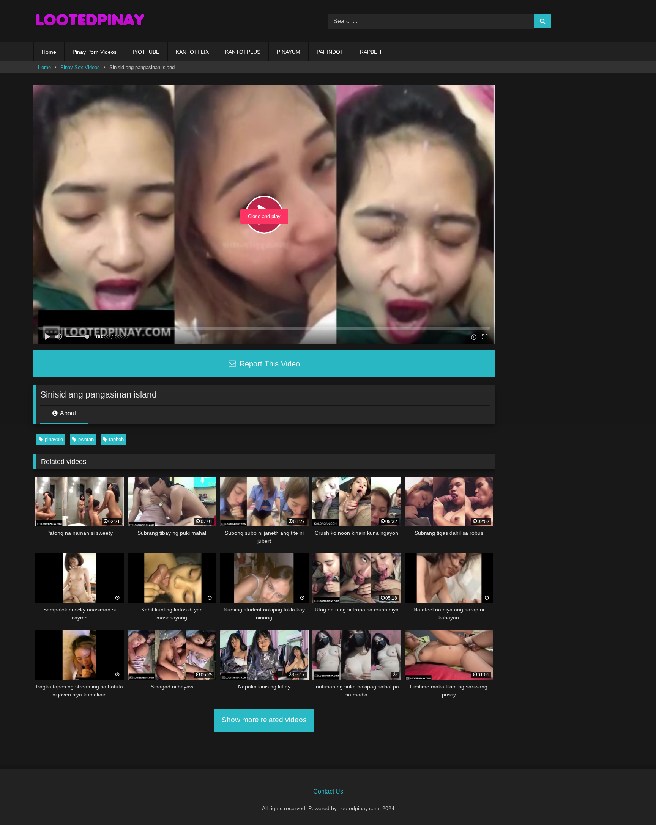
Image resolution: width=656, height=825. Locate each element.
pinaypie (54, 439)
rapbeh (116, 439)
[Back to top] (632, 802)
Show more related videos (264, 720)
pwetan (86, 439)
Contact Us (328, 791)
